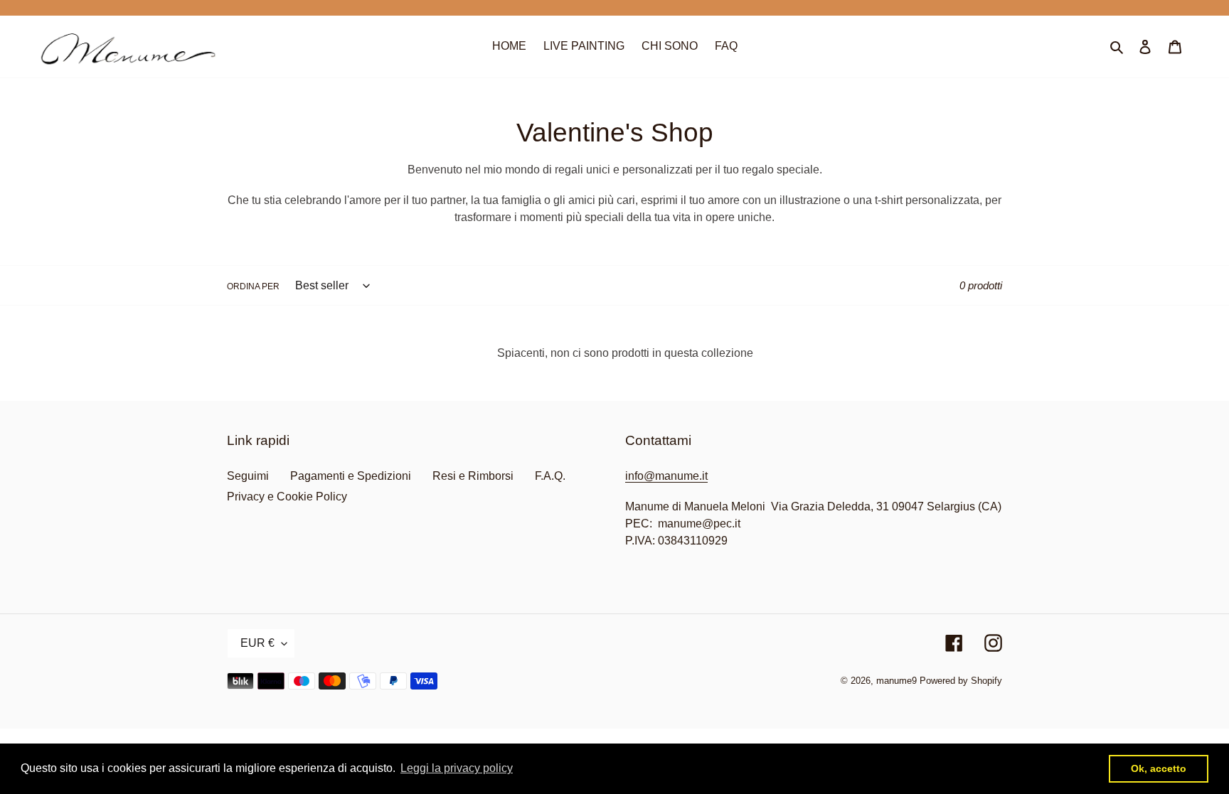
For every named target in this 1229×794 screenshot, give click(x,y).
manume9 (896, 680)
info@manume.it (666, 476)
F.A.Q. (550, 476)
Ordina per (253, 286)
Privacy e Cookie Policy (287, 496)
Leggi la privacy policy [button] (456, 768)
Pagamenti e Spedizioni (350, 476)
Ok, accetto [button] (1158, 768)
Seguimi (248, 476)
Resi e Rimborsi (473, 476)
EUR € (257, 643)
